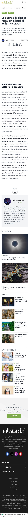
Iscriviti (14, 416)
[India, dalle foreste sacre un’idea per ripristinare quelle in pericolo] (8, 326)
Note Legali (14, 490)
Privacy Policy (14, 481)
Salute (4, 13)
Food (3, 8)
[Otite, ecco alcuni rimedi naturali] (8, 356)
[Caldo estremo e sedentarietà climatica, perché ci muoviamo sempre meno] (8, 377)
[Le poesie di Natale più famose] (8, 338)
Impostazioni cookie (14, 487)
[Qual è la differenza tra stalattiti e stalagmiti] (8, 314)
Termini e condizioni (14, 478)
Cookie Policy (14, 484)
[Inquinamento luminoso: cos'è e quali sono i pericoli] (8, 302)
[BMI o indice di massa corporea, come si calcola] (8, 390)
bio (15, 192)
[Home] (7, 2)
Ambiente (17, 8)
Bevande (9, 8)
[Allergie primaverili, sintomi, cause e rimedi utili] (8, 367)
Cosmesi (11, 13)
